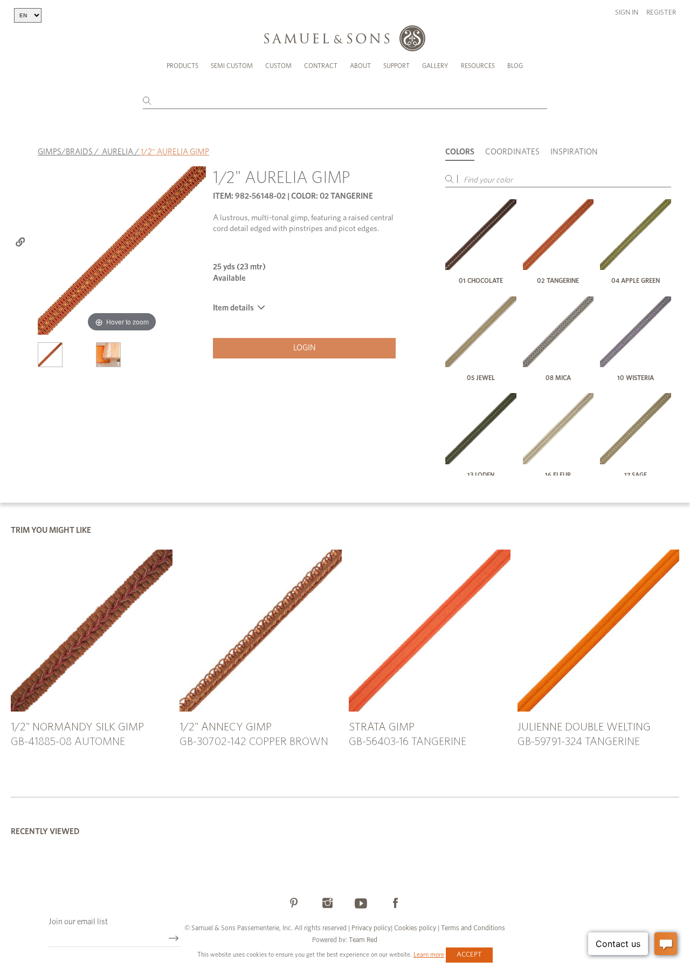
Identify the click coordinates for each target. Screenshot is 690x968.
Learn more (428, 954)
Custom (278, 66)
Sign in (626, 12)
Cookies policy (415, 928)
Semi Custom (232, 66)
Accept (469, 954)
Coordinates (512, 152)
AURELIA (117, 152)
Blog (515, 66)
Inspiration (574, 152)
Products (182, 66)
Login (304, 348)
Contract (320, 66)
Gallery (435, 66)
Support (396, 66)
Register (661, 12)
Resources (478, 66)
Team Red (363, 940)
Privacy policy (371, 928)
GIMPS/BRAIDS (65, 152)
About (360, 66)
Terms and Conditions (472, 928)
